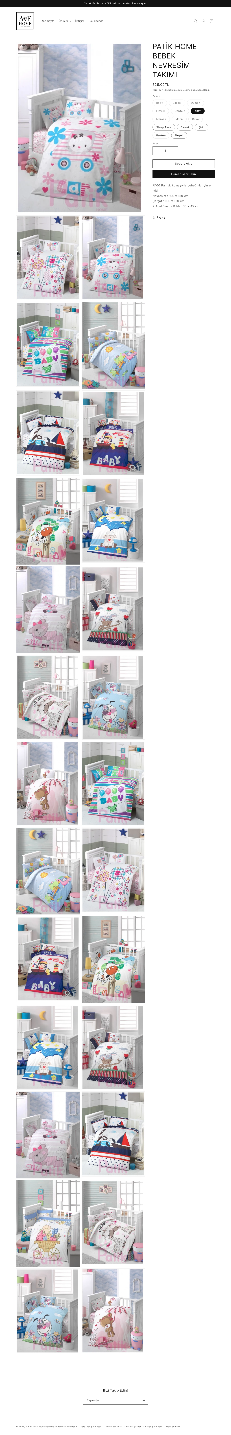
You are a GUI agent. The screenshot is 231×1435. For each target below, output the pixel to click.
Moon (181, 120)
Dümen (197, 103)
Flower (162, 111)
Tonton (162, 136)
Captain (182, 111)
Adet (155, 143)
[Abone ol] (144, 1400)
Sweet (185, 127)
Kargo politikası (153, 1426)
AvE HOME (31, 1426)
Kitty (198, 111)
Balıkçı (179, 103)
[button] (65, 21)
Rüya (197, 120)
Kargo (171, 90)
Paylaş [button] (161, 217)
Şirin (201, 127)
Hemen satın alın (183, 174)
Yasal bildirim (173, 1426)
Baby (161, 103)
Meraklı (163, 120)
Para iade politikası (91, 1426)
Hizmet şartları (134, 1426)
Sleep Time (163, 127)
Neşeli (179, 135)
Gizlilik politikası (114, 1426)
